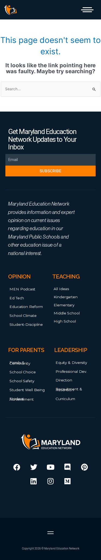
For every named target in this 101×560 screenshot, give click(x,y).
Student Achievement (21, 399)
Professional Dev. (71, 371)
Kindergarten (66, 297)
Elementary (64, 305)
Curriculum (65, 399)
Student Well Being (27, 390)
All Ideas (61, 289)
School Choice (22, 372)
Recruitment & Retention (68, 389)
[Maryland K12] (10, 10)
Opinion (19, 276)
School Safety (21, 381)
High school (65, 321)
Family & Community (19, 362)
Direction (63, 380)
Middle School (67, 313)
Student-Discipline (26, 324)
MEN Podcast (22, 289)
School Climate (23, 315)
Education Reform (26, 306)
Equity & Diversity (71, 362)
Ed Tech (16, 298)
